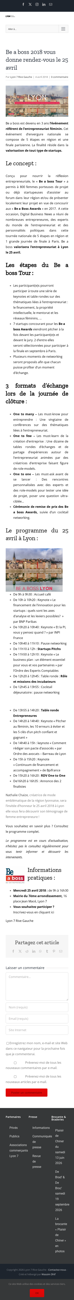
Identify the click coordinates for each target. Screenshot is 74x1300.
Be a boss (13, 123)
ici (52, 912)
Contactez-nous (57, 1269)
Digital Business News (36, 214)
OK (37, 1293)
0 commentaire (59, 77)
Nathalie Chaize (17, 795)
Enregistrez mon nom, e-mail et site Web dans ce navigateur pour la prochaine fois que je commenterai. (37, 1048)
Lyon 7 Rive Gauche (21, 77)
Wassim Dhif (48, 1274)
